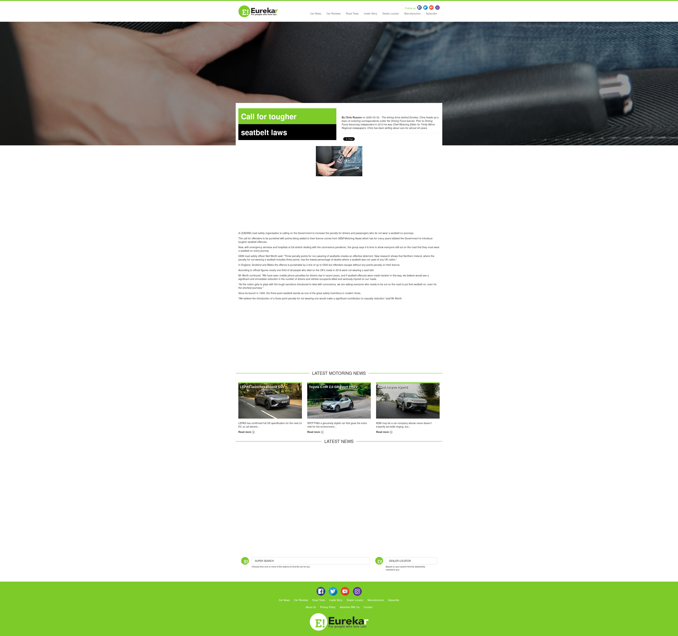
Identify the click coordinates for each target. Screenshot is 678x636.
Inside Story (370, 13)
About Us (311, 607)
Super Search (264, 561)
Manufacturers (412, 13)
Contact (368, 607)
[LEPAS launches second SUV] (270, 400)
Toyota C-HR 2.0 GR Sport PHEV (333, 386)
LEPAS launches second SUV (262, 386)
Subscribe (431, 13)
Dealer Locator (390, 13)
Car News (315, 13)
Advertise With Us (349, 607)
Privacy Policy (327, 607)
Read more (245, 432)
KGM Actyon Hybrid (393, 386)
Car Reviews (333, 13)
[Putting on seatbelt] (339, 161)
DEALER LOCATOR (400, 561)
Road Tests (352, 13)
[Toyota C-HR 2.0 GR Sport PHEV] (339, 400)
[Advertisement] (339, 206)
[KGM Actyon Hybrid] (408, 400)
